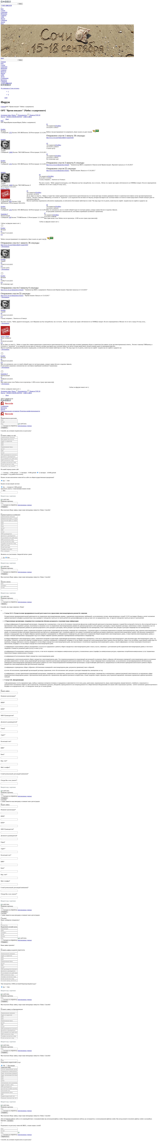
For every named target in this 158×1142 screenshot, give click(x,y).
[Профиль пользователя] (5, 149)
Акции (3, 22)
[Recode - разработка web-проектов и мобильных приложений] (7, 404)
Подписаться (5, 1136)
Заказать (3, 603)
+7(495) (6, 5)
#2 (47, 143)
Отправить (4, 427)
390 (10, 217)
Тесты (2, 76)
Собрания (4, 20)
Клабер (3, 129)
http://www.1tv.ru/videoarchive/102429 (57, 165)
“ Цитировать (5, 246)
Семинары (4, 12)
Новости (3, 71)
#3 (47, 154)
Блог (2, 9)
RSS (2, 121)
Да (57, 126)
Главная (3, 62)
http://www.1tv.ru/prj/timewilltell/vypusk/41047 (60, 137)
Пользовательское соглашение (10, 411)
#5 (27, 191)
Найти (20, 3)
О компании (4, 78)
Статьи (3, 10)
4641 (10, 201)
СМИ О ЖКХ (27, 117)
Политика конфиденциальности (30, 411)
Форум (3, 18)
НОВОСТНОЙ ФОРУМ (14, 117)
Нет (60, 126)
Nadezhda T (4, 214)
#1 (47, 124)
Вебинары (4, 14)
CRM (2, 17)
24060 (11, 152)
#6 (47, 205)
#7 (45, 213)
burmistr (3, 139)
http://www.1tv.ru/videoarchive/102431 (57, 170)
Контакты (4, 80)
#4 (40, 174)
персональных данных (25, 426)
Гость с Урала (5, 188)
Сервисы (3, 15)
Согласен (10, 1120)
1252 (10, 132)
